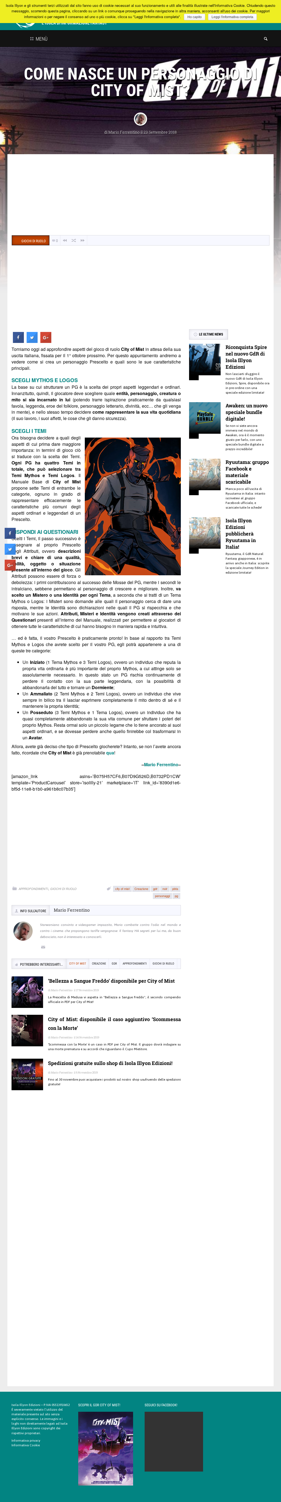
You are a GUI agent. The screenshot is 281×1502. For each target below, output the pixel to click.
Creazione (141, 888)
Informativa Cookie (26, 1445)
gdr (155, 888)
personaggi (162, 896)
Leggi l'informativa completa (232, 17)
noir (164, 888)
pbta (175, 888)
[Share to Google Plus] (45, 341)
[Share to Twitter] (32, 341)
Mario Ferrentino (124, 132)
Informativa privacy (26, 1440)
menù (41, 39)
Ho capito (194, 17)
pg (176, 896)
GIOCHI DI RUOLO (63, 889)
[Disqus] (96, 1173)
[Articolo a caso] (73, 240)
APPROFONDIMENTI (33, 889)
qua (110, 752)
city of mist (122, 888)
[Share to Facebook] (18, 341)
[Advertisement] (140, 195)
